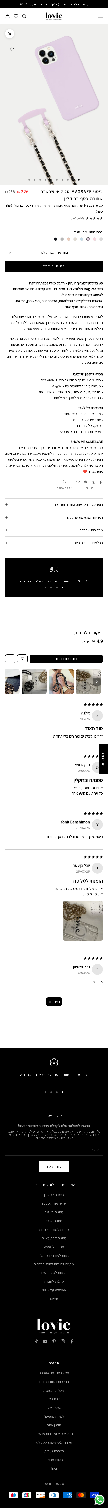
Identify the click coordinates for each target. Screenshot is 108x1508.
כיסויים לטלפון (54, 1194)
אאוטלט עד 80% (54, 1290)
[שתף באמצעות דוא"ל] (78, 482)
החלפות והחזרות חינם (54, 1381)
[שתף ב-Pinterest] (85, 482)
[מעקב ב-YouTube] (45, 1341)
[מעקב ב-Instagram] (62, 1341)
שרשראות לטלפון (54, 1203)
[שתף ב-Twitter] (93, 482)
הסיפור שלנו (54, 1407)
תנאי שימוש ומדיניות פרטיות (54, 1433)
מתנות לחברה (54, 1281)
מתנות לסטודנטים (54, 1272)
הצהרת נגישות (54, 1451)
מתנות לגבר (54, 1220)
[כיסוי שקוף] (101, 239)
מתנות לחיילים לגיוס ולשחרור (54, 1264)
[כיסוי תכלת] (81, 239)
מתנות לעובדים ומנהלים (54, 1255)
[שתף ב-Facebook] (100, 482)
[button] (83, 921)
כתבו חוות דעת (66, 658)
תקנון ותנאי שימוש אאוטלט (54, 1442)
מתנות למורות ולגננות (54, 1229)
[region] (54, 574)
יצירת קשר (54, 1398)
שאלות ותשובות (54, 1390)
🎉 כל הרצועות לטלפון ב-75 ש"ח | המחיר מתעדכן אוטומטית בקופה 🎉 (54, 4)
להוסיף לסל (54, 266)
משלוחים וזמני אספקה (54, 1372)
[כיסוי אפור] (62, 239)
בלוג (54, 1468)
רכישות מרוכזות (54, 1459)
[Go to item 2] (61, 681)
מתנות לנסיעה (54, 1246)
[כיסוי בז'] (68, 239)
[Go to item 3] (34, 681)
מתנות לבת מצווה (54, 1238)
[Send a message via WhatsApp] (99, 1500)
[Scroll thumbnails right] (97, 682)
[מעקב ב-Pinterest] (54, 1341)
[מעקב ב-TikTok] (36, 1341)
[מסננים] (22, 658)
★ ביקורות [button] (103, 759)
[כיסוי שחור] (55, 239)
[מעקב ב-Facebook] (71, 1341)
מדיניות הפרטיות (45, 1138)
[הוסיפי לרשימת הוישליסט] (12, 49)
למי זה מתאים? (54, 1416)
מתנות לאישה (54, 1212)
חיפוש (54, 1298)
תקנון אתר (54, 1425)
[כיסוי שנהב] (75, 239)
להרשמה (54, 1166)
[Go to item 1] (88, 681)
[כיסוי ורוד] (94, 239)
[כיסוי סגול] (88, 239)
